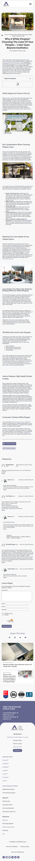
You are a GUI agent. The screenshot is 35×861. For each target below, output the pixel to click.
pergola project (20, 422)
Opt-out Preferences (17, 852)
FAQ (3, 834)
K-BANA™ (5, 770)
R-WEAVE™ (5, 763)
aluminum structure (8, 259)
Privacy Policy (24, 846)
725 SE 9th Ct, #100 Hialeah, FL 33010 (17, 737)
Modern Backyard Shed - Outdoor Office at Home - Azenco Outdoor (18, 537)
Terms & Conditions (12, 846)
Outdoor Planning (22, 34)
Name (4, 603)
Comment (5, 590)
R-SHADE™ (5, 777)
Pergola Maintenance (8, 827)
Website (4, 609)
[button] (30, 4)
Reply (3, 473)
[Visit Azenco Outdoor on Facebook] (3, 857)
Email (3, 606)
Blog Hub (5, 820)
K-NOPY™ (5, 774)
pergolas (8, 98)
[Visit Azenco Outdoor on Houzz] (18, 857)
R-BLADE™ (5, 760)
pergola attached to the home (11, 62)
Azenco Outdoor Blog (10, 34)
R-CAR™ (4, 781)
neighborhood (6, 157)
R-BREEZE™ (5, 767)
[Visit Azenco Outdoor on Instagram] (6, 857)
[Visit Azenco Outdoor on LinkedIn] (15, 857)
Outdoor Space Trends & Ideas (22, 35)
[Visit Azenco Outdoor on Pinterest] (12, 857)
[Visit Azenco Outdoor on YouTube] (9, 857)
